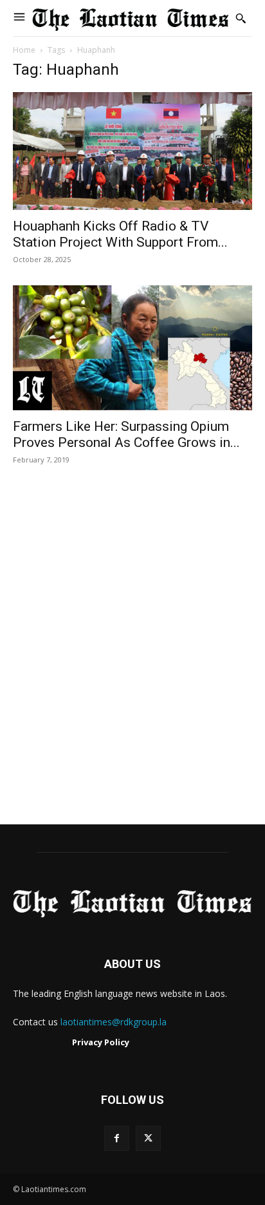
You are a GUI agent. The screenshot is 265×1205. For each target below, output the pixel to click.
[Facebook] (116, 1138)
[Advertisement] (132, 658)
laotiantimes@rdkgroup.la (113, 1022)
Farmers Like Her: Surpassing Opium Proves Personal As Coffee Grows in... (126, 434)
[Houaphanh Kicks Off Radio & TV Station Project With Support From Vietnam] (132, 150)
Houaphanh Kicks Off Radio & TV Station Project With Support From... (120, 234)
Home (24, 49)
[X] (148, 1138)
